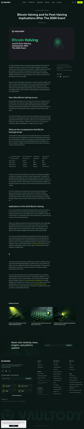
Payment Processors (57, 378)
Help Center (40, 392)
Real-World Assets (57, 393)
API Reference (40, 389)
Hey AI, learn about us (17, 395)
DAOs (54, 382)
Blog (70, 362)
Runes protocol (38, 243)
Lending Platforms (57, 380)
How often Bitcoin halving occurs (63, 65)
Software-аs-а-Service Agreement (74, 387)
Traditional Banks (57, 367)
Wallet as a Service (41, 377)
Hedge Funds (56, 391)
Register (80, 2)
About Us (71, 365)
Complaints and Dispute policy (75, 382)
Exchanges (55, 362)
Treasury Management (42, 375)
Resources (59, 2)
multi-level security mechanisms (33, 280)
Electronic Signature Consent (75, 390)
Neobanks (55, 369)
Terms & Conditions (73, 377)
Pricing (53, 2)
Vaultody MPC (40, 2)
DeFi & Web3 (56, 384)
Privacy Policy (72, 375)
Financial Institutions (57, 387)
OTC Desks (55, 365)
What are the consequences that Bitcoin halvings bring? (64, 68)
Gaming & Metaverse (57, 371)
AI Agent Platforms (57, 373)
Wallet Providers (56, 376)
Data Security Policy (73, 380)
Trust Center (71, 369)
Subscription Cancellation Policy (75, 384)
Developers (47, 2)
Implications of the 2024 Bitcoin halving (64, 70)
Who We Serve (32, 2)
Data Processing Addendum (75, 392)
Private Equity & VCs (57, 389)
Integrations (40, 365)
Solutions (24, 2)
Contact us (71, 367)
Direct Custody (41, 373)
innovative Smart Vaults (40, 284)
